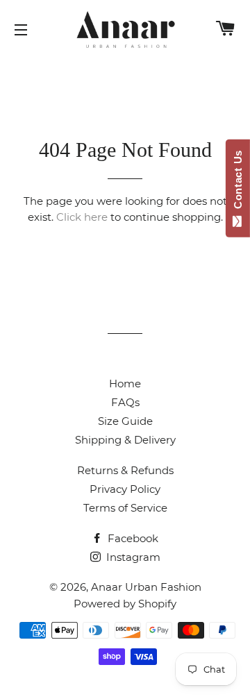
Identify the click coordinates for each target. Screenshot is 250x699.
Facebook (131, 538)
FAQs (125, 402)
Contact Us (238, 182)
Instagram (131, 557)
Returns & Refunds (125, 470)
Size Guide (125, 421)
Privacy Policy (125, 489)
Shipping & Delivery (125, 439)
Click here (82, 217)
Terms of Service (125, 507)
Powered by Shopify (125, 603)
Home (125, 383)
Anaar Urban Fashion (146, 586)
